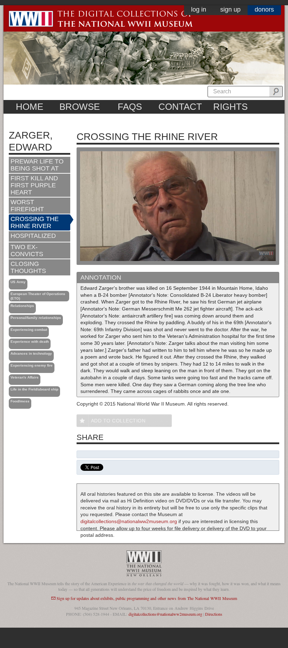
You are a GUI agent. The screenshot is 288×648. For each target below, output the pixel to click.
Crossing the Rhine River (35, 222)
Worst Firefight (27, 206)
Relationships (22, 306)
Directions (213, 614)
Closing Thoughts (28, 267)
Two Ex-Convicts (27, 250)
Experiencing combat (29, 330)
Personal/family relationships (36, 318)
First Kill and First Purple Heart (34, 185)
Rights (230, 106)
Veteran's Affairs (25, 377)
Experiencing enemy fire (32, 365)
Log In (198, 9)
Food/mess (20, 401)
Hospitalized (33, 235)
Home (29, 106)
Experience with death (30, 341)
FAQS (130, 106)
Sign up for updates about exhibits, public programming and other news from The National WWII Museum (147, 598)
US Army (18, 282)
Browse (79, 106)
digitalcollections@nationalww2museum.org (128, 521)
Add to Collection (118, 420)
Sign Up (230, 9)
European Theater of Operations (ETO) (38, 296)
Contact (180, 106)
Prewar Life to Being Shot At (37, 165)
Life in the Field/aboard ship (34, 389)
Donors (264, 9)
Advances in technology (31, 353)
